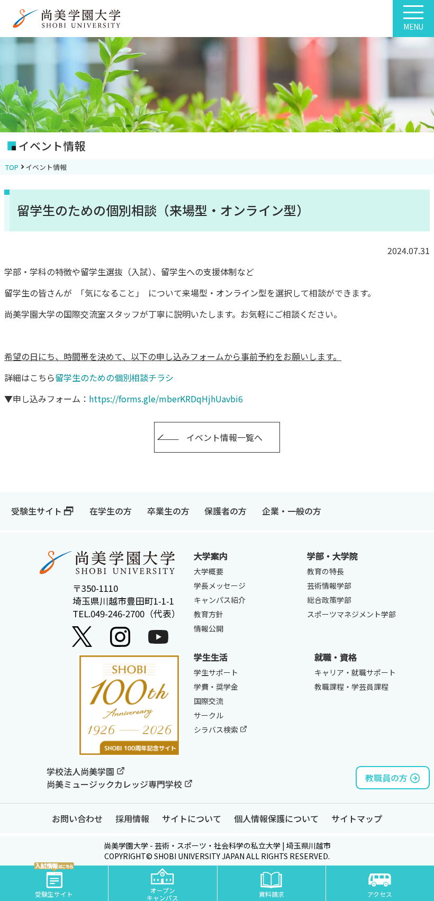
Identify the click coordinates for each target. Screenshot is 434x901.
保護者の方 (225, 510)
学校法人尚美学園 (81, 771)
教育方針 (208, 614)
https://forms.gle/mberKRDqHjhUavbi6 (166, 398)
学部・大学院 (332, 555)
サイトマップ (356, 818)
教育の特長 (325, 571)
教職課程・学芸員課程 (351, 686)
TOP (12, 167)
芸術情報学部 (329, 585)
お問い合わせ (77, 818)
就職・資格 (335, 657)
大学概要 (208, 571)
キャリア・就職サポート (355, 672)
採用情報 (132, 818)
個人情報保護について (276, 818)
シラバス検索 (217, 729)
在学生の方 (110, 510)
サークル (208, 715)
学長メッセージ (220, 585)
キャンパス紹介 (220, 599)
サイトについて (191, 818)
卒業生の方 (168, 510)
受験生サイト (36, 510)
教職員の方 (386, 777)
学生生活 (211, 657)
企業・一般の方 (291, 510)
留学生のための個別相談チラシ (114, 377)
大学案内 (211, 555)
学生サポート (216, 672)
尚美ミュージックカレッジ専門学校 (115, 784)
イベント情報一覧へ (224, 437)
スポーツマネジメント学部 (351, 614)
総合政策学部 (329, 599)
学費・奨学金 (216, 686)
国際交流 (208, 701)
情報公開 (208, 628)
